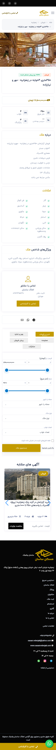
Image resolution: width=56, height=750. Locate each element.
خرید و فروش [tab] (44, 334)
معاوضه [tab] (45, 340)
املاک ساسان (49, 585)
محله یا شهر (47, 399)
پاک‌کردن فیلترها (48, 447)
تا (25, 362)
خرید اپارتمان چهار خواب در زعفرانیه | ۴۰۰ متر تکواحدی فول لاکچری (28, 503)
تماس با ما (50, 618)
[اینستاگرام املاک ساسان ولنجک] (9, 3)
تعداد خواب (48, 427)
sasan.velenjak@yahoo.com (39, 640)
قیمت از (46, 358)
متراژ (46, 378)
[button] (7, 503)
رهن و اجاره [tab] (19, 334)
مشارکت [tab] (32, 346)
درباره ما (51, 613)
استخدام (50, 603)
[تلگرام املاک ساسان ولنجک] (15, 3)
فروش (43, 22)
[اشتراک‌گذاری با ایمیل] (22, 319)
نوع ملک (49, 413)
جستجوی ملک (21, 448)
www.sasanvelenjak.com (40, 645)
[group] (28, 50)
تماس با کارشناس (8, 13)
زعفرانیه (34, 22)
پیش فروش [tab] (19, 340)
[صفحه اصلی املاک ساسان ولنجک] (35, 13)
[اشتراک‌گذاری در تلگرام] (34, 319)
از (50, 362)
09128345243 (46, 635)
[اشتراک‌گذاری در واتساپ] (28, 319)
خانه (50, 22)
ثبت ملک (50, 599)
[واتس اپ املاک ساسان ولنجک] (3, 3)
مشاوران (51, 594)
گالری (52, 608)
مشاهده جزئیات (16, 526)
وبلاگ (52, 589)
